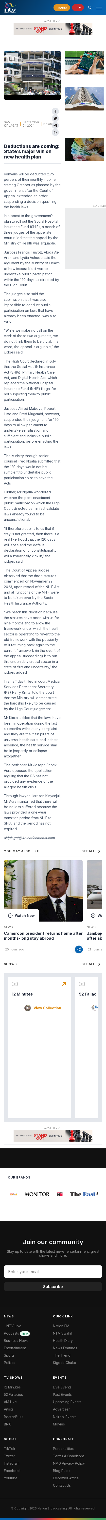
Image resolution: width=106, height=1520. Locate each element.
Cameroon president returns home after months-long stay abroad (43, 936)
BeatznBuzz (13, 1417)
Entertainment (15, 1348)
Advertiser (61, 1409)
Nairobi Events (64, 1417)
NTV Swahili (62, 1333)
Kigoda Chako (64, 1363)
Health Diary (63, 1340)
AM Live (10, 1402)
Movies (59, 1424)
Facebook (12, 1471)
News (47, 124)
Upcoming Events (67, 1402)
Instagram (11, 1463)
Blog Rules (61, 1471)
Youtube (11, 1478)
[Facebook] (55, 111)
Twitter (9, 1456)
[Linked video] (84, 62)
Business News (16, 1340)
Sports (9, 1355)
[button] (97, 8)
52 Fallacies (90, 994)
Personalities (63, 1449)
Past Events (62, 1394)
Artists (9, 1409)
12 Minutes (22, 994)
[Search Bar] (90, 7)
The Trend (62, 1355)
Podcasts (16, 1333)
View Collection (47, 1008)
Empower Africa (66, 1478)
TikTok (9, 1449)
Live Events (62, 1387)
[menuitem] (77, 1417)
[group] (12, 1194)
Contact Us (62, 1485)
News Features (65, 1348)
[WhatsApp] (55, 132)
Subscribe (53, 1286)
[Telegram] (55, 125)
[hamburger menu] (99, 8)
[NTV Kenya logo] (10, 7)
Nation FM (61, 1326)
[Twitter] (55, 118)
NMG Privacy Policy (69, 1463)
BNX (7, 1424)
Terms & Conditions (69, 1456)
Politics (9, 1363)
